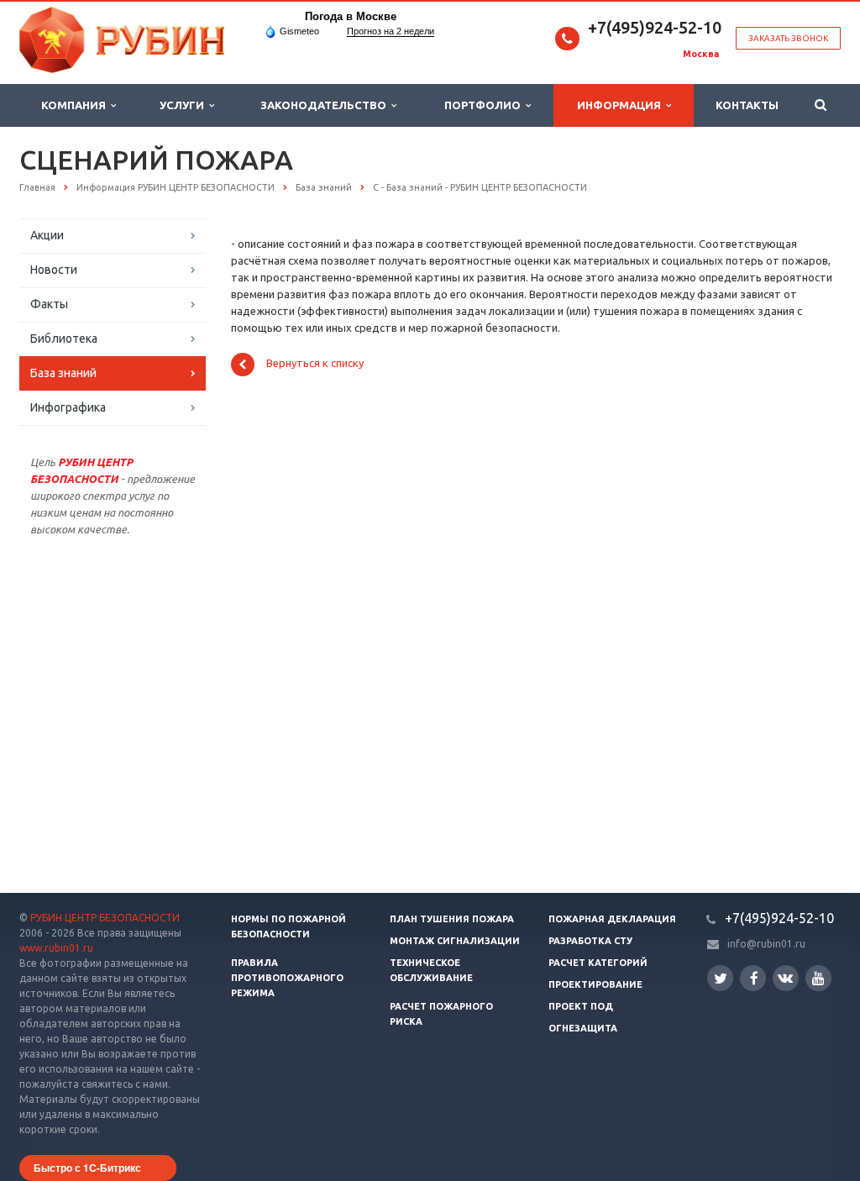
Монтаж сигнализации (455, 941)
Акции (47, 235)
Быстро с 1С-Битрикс (87, 1167)
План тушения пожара (452, 919)
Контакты (747, 105)
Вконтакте (786, 978)
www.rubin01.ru (56, 947)
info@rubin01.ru (766, 943)
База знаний (63, 373)
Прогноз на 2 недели (390, 31)
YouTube (818, 978)
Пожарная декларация (612, 919)
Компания (76, 105)
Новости (53, 269)
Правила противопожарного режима (287, 978)
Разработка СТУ (590, 941)
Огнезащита (582, 1028)
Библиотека (63, 338)
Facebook (753, 978)
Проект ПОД (580, 1006)
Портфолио (485, 105)
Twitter (720, 978)
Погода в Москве (350, 16)
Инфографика (68, 407)
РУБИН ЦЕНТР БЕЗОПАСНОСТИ (105, 917)
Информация (621, 105)
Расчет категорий (598, 963)
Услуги (184, 105)
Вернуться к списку (315, 364)
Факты (49, 304)
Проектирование (595, 984)
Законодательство (325, 105)
